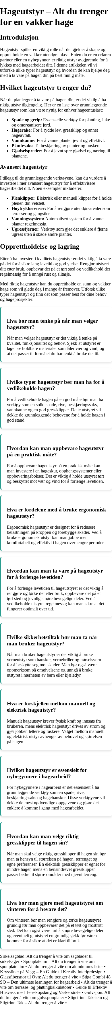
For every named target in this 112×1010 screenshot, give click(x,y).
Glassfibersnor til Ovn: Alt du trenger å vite (39, 976)
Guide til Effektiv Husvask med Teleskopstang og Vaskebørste (53, 990)
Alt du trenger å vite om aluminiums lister (65, 966)
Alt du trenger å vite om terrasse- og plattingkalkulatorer (56, 985)
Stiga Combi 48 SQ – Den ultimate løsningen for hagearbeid (55, 979)
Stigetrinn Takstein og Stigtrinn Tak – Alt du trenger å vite (54, 1000)
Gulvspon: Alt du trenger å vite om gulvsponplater (55, 995)
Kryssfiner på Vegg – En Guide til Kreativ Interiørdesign (51, 971)
